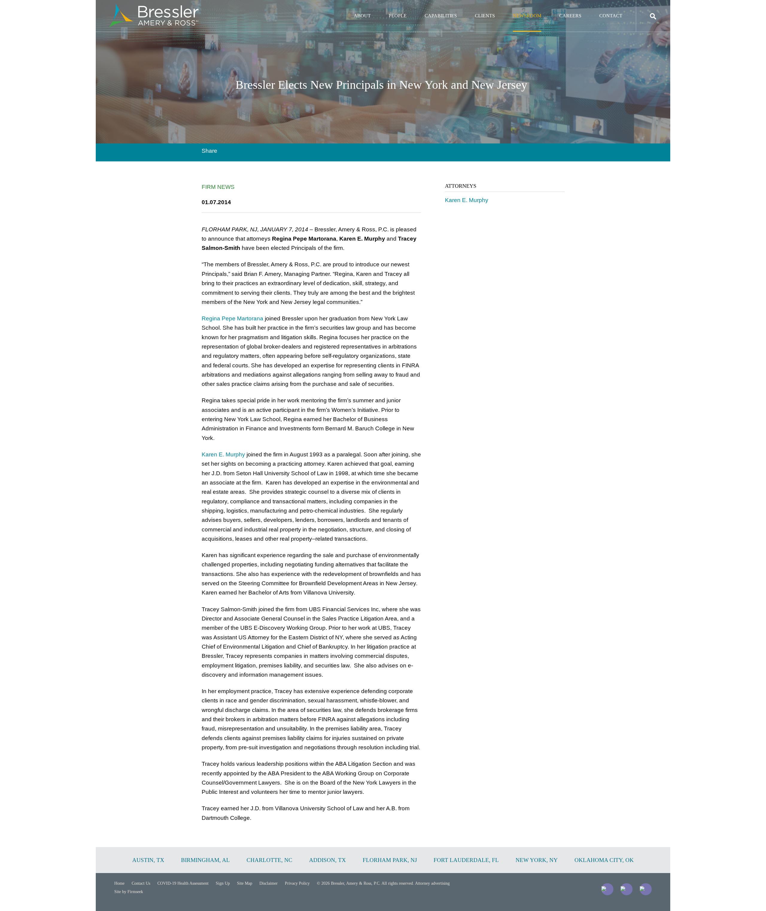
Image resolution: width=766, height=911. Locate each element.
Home (119, 883)
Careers (570, 15)
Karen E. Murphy (223, 454)
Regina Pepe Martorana (232, 318)
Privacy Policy (297, 883)
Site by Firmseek (128, 891)
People (398, 15)
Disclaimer (268, 883)
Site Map (244, 883)
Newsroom (527, 15)
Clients (485, 15)
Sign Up (223, 883)
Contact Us (141, 883)
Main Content (361, 7)
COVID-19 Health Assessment (183, 883)
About (362, 15)
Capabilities (441, 15)
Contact (610, 15)
